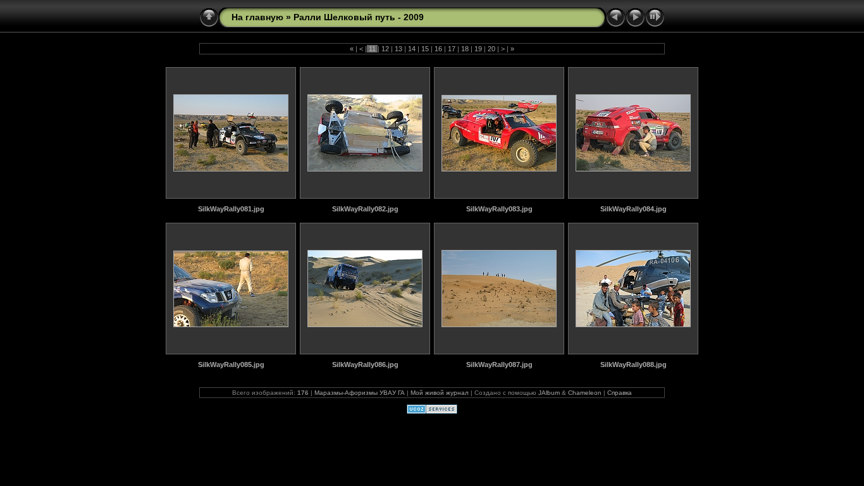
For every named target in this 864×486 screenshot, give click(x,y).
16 (438, 49)
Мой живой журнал (439, 392)
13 (398, 49)
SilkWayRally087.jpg (499, 364)
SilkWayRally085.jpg (231, 364)
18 (465, 49)
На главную (257, 17)
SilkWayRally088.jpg (633, 364)
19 (478, 49)
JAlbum (549, 392)
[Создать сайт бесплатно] (432, 411)
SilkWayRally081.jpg (231, 209)
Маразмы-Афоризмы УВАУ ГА (359, 392)
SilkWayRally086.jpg (365, 364)
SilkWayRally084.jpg (633, 209)
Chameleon (585, 392)
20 (491, 49)
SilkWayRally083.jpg (499, 209)
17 (451, 49)
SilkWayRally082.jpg (365, 209)
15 (425, 49)
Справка (619, 392)
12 (385, 49)
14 (411, 49)
